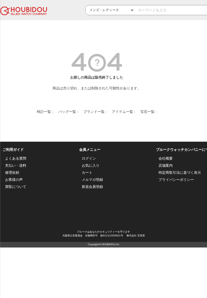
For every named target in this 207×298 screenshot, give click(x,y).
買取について (15, 187)
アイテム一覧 (122, 112)
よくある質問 (15, 158)
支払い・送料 (15, 165)
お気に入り (90, 165)
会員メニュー (89, 149)
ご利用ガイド (13, 149)
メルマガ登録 (92, 180)
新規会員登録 (92, 187)
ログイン (89, 158)
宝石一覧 (147, 112)
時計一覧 (44, 112)
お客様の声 (14, 180)
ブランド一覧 (94, 112)
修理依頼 (12, 172)
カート (87, 172)
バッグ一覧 (67, 112)
